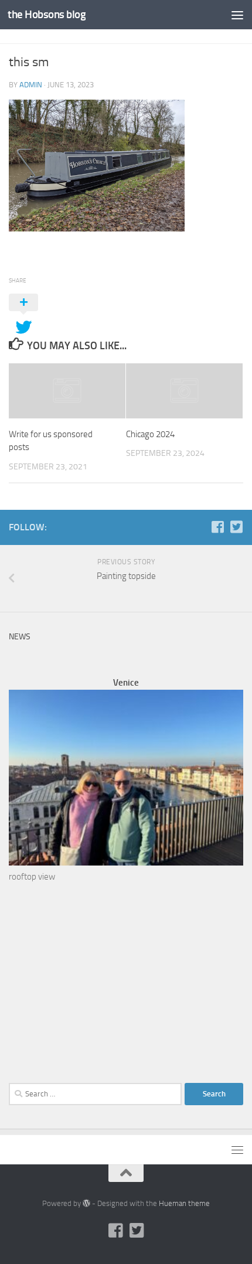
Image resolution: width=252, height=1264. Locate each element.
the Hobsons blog (47, 14)
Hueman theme (184, 1203)
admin (30, 84)
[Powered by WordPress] (86, 1203)
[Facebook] (217, 527)
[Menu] (237, 14)
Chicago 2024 (150, 434)
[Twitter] (236, 527)
